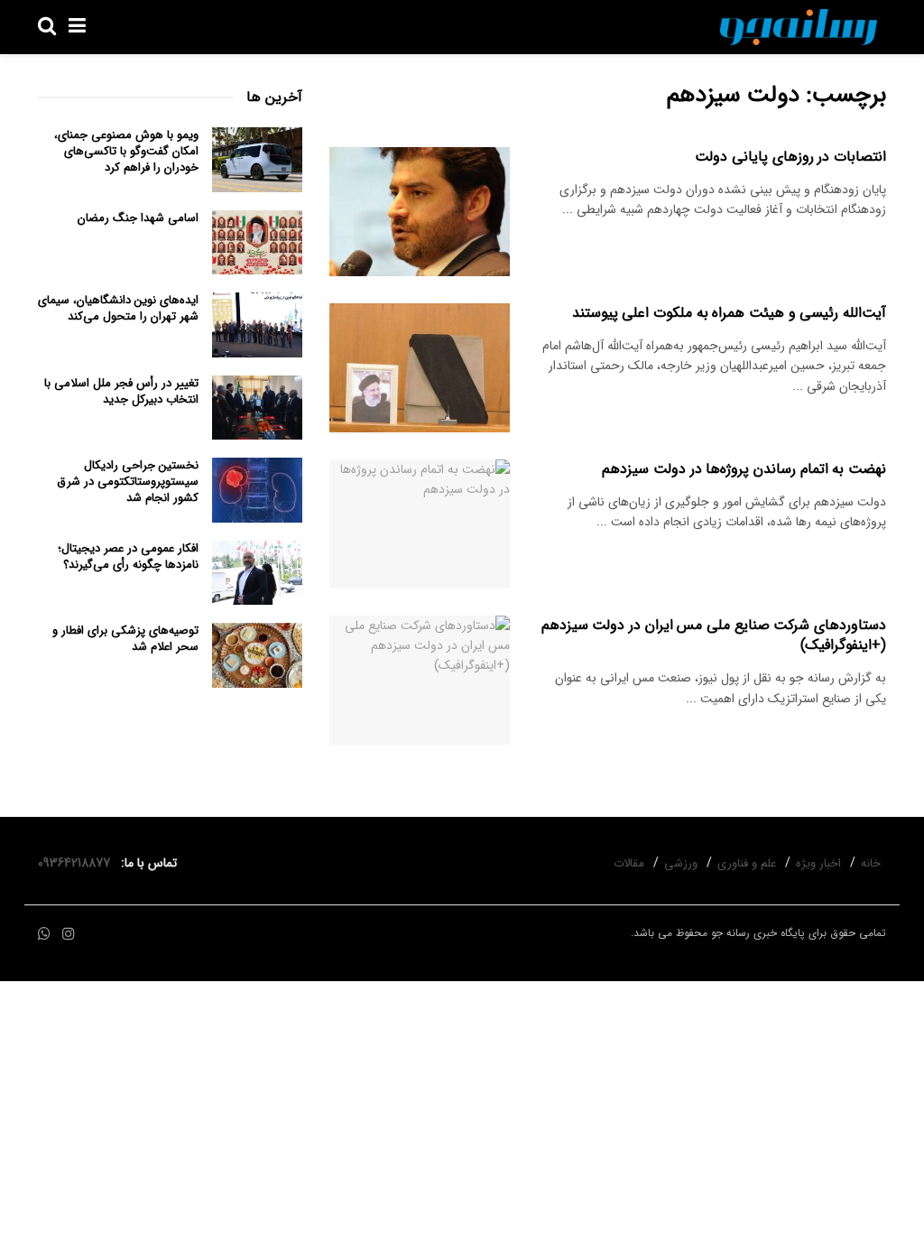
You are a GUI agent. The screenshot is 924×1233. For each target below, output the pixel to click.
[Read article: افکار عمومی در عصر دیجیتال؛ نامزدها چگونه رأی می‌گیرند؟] (257, 573)
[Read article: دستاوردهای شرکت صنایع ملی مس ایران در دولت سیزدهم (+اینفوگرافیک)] (419, 680)
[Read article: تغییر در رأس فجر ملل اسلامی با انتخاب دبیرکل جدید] (257, 407)
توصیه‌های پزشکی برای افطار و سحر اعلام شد (125, 638)
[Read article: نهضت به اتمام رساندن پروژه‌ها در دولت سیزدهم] (419, 524)
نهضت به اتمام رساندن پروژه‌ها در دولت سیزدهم (744, 469)
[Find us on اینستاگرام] (68, 934)
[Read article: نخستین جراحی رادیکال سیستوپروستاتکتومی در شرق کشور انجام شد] (257, 490)
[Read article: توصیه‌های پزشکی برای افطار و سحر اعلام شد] (257, 655)
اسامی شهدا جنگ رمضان (138, 218)
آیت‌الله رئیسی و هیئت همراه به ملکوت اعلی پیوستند (729, 312)
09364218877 (77, 863)
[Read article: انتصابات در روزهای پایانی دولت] (419, 211)
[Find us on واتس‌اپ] (44, 934)
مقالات (629, 863)
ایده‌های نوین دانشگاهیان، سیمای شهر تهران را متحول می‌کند (118, 308)
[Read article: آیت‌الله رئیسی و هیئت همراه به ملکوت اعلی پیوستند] (419, 367)
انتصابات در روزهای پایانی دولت (790, 156)
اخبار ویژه (818, 863)
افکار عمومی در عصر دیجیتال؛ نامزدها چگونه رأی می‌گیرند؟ (128, 556)
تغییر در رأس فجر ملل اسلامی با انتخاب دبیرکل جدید (121, 391)
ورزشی (681, 863)
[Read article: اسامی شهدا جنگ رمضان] (257, 242)
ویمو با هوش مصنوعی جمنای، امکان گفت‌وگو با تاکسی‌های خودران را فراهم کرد (126, 151)
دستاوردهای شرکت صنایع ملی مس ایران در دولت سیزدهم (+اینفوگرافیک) (713, 635)
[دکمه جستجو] (47, 27)
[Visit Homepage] (798, 27)
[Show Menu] (77, 27)
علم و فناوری (746, 863)
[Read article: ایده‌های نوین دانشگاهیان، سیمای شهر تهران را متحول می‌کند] (257, 324)
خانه (871, 863)
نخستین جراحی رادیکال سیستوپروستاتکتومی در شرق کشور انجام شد (128, 481)
